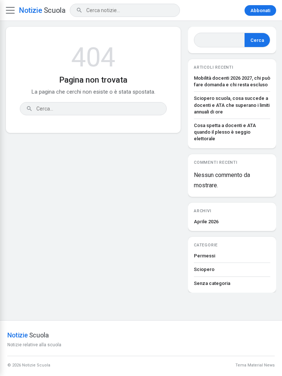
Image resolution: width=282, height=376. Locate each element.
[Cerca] (79, 10)
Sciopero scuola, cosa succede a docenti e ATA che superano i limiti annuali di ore (232, 104)
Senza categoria (212, 283)
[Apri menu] (10, 10)
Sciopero (204, 269)
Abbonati (260, 10)
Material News (261, 365)
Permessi (204, 255)
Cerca (257, 40)
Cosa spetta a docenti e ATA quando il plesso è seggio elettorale (225, 132)
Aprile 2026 (206, 221)
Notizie (42, 10)
